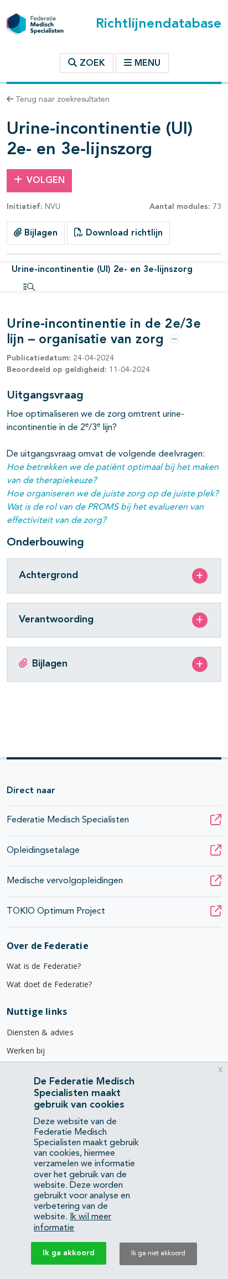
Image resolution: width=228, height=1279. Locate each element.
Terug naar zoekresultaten (61, 99)
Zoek (91, 63)
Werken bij (26, 1050)
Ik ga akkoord (69, 1253)
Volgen (46, 180)
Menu (147, 63)
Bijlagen (40, 233)
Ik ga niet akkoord (158, 1253)
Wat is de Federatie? (44, 966)
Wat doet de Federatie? (49, 984)
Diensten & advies (40, 1032)
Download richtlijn (123, 233)
